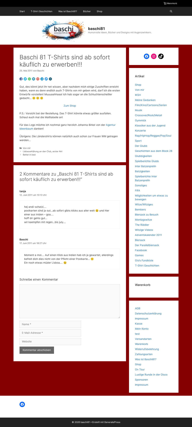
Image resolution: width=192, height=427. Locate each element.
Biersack (140, 240)
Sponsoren (141, 379)
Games (139, 255)
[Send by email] (33, 78)
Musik (138, 110)
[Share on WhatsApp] (29, 78)
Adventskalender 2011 (148, 234)
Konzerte (140, 130)
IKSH (138, 94)
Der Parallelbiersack (147, 245)
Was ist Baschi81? (67, 11)
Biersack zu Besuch (146, 214)
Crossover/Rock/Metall (148, 115)
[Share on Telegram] (42, 78)
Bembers (140, 209)
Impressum (141, 318)
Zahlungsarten (144, 354)
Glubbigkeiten (143, 156)
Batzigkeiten (142, 171)
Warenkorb (141, 344)
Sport (138, 140)
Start (22, 11)
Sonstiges (141, 185)
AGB (137, 308)
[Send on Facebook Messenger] (46, 78)
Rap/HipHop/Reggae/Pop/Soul (153, 135)
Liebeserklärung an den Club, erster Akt (42, 151)
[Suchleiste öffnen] (171, 11)
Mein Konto (141, 328)
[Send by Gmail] (37, 78)
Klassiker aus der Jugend (150, 125)
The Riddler (142, 224)
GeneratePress (112, 422)
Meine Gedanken (145, 100)
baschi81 (96, 28)
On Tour (140, 369)
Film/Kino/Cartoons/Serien (151, 105)
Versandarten (143, 338)
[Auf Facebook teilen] (21, 78)
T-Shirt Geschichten (41, 11)
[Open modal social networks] (50, 78)
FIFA (137, 190)
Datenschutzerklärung (148, 313)
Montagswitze (143, 219)
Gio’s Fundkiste (144, 260)
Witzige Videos (144, 229)
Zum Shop (70, 105)
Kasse (138, 323)
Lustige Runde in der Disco (151, 374)
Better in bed (29, 154)
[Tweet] (25, 78)
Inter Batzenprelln (145, 166)
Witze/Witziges (144, 204)
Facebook (141, 250)
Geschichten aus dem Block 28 (153, 150)
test (137, 333)
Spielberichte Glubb (147, 161)
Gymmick (140, 120)
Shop (99, 11)
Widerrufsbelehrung (147, 349)
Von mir (26, 148)
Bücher (87, 11)
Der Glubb (141, 145)
